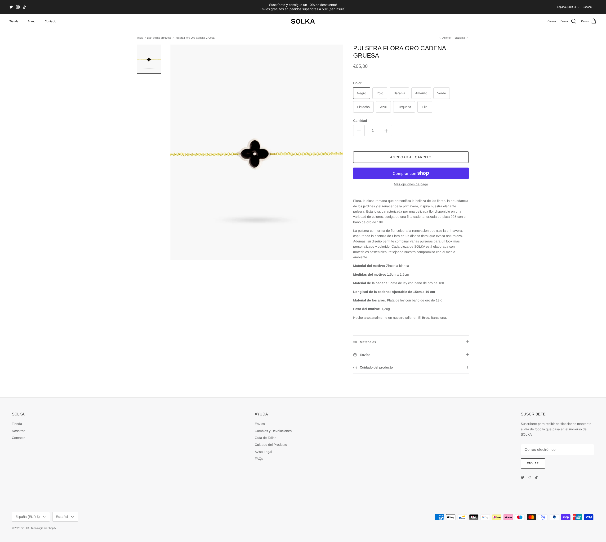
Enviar (260, 289)
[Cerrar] (392, 235)
